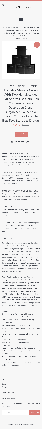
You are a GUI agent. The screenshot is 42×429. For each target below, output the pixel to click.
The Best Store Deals (27, 424)
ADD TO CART (21, 134)
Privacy (5, 387)
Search (4, 384)
